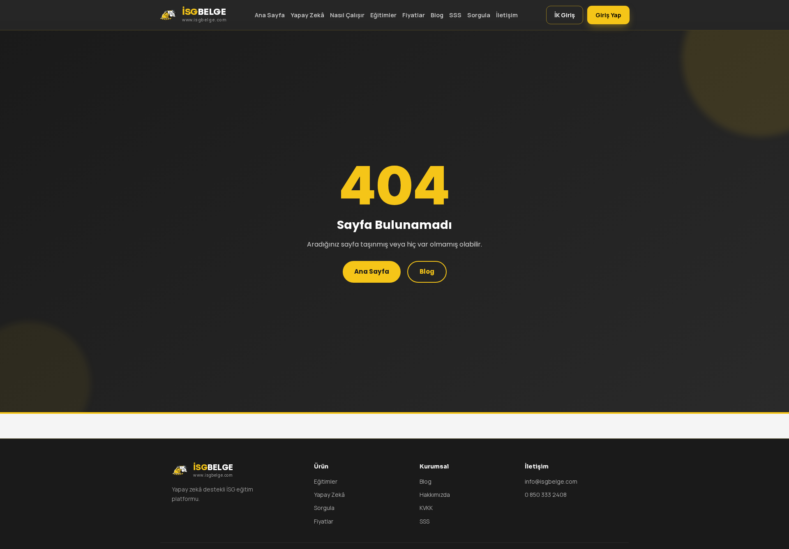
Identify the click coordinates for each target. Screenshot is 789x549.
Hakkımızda (435, 494)
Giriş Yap (608, 15)
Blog (437, 15)
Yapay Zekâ (307, 15)
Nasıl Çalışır (347, 15)
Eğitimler (383, 15)
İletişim (507, 15)
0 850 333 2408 (546, 494)
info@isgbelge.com (551, 481)
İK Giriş (564, 15)
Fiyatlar (413, 15)
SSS (455, 15)
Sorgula (478, 15)
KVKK (426, 508)
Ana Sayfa (270, 15)
